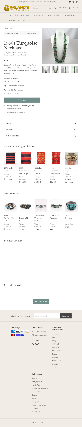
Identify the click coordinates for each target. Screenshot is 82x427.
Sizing (54, 367)
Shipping (55, 364)
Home (8, 15)
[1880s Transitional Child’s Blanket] (56, 168)
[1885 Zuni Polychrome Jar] (71, 169)
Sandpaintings (36, 402)
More (25, 20)
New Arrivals (22, 15)
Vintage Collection (25, 146)
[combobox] (42, 8)
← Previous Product (12, 33)
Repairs (55, 354)
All (11, 28)
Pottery (34, 398)
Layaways (55, 347)
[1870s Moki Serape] (10, 167)
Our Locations (57, 351)
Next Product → (33, 33)
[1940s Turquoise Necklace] (9, 261)
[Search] (49, 8)
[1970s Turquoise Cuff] (71, 214)
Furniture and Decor (39, 405)
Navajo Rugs (53, 15)
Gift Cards (55, 344)
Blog (53, 337)
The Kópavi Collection (39, 412)
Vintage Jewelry (37, 381)
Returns (55, 357)
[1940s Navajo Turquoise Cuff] (41, 216)
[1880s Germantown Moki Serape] (25, 168)
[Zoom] (60, 46)
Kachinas (70, 15)
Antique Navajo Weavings (40, 388)
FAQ (54, 340)
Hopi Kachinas (37, 392)
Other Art (11, 20)
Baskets (34, 395)
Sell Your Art (56, 361)
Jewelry (37, 15)
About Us (55, 334)
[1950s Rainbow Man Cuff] (10, 216)
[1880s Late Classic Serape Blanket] (41, 168)
